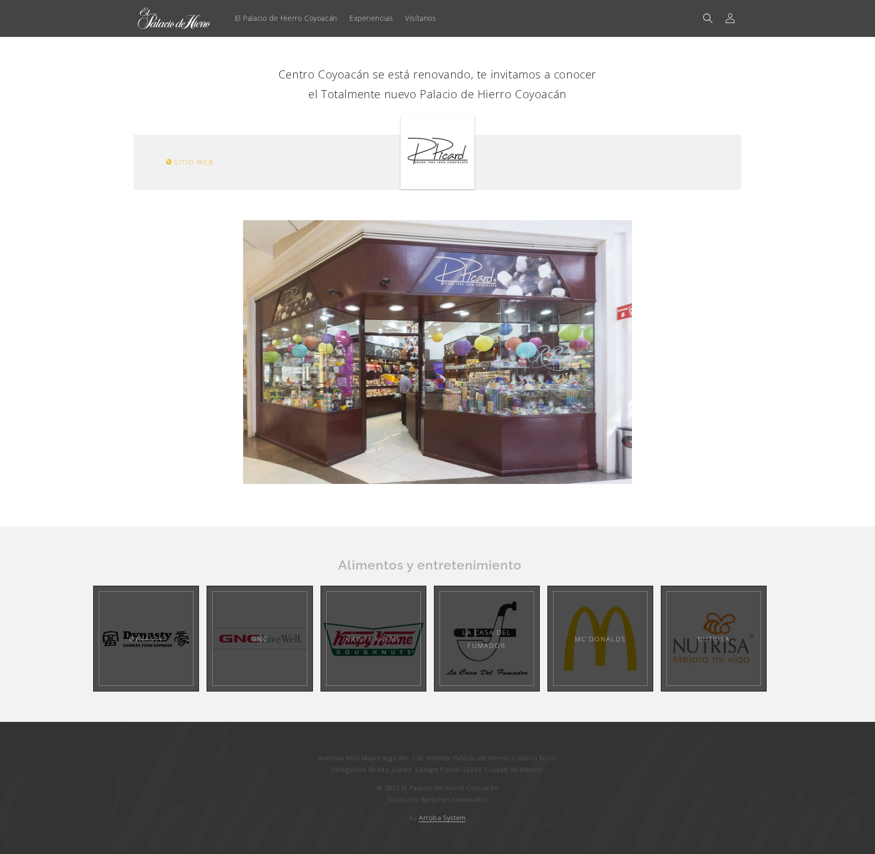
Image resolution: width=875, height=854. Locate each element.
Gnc (260, 638)
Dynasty (146, 638)
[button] (708, 18)
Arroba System (442, 817)
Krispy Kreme (373, 638)
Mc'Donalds (600, 638)
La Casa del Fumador (486, 639)
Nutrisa (713, 638)
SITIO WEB (193, 162)
